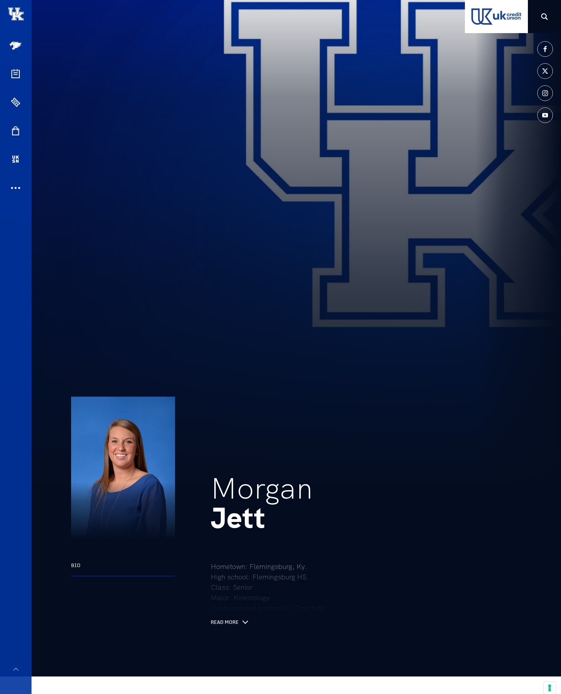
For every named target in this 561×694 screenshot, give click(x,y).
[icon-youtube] (545, 115)
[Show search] (544, 16)
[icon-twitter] (545, 71)
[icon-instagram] (545, 93)
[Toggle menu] (15, 669)
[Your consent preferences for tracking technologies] (549, 688)
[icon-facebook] (545, 49)
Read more (225, 622)
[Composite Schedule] (15, 73)
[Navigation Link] (16, 45)
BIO (76, 565)
